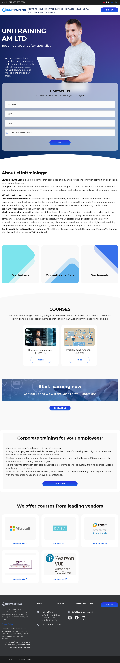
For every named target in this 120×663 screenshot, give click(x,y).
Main (40, 603)
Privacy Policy (7, 624)
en (107, 2)
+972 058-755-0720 (51, 625)
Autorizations (55, 9)
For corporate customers (41, 12)
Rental (86, 9)
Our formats (100, 275)
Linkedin (84, 618)
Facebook (77, 618)
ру (115, 2)
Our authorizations (60, 275)
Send (60, 143)
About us (32, 9)
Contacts (69, 9)
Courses (42, 9)
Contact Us (60, 408)
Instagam (70, 618)
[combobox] (10, 133)
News (78, 9)
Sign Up (109, 10)
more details (19, 543)
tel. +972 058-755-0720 (15, 2)
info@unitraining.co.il (82, 612)
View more (60, 484)
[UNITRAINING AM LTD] (14, 9)
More (40, 360)
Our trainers (20, 275)
